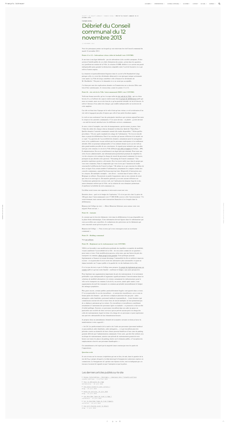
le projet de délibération (128, 99)
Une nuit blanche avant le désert (96, 406)
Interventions (159, 3)
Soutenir (186, 3)
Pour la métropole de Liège (94, 382)
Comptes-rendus (109, 15)
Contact (195, 3)
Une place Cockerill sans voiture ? (97, 387)
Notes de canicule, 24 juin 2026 (96, 391)
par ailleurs (89, 240)
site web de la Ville (124, 96)
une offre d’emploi (124, 149)
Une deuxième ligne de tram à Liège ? (98, 396)
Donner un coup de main (2, 212)
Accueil (203, 3)
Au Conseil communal (95, 15)
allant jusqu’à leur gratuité (107, 255)
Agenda (211, 3)
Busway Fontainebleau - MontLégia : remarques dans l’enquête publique (110, 377)
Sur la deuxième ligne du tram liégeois (98, 401)
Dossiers (148, 3)
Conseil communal (173, 3)
